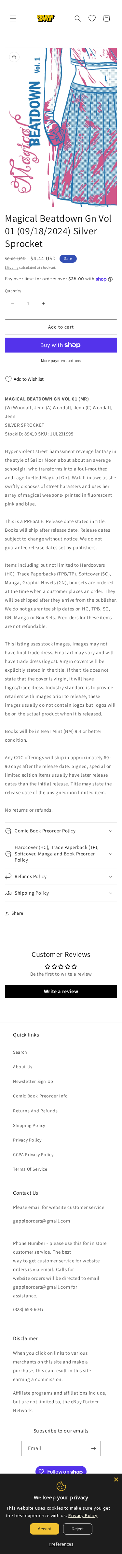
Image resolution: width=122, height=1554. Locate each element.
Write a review (61, 991)
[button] (13, 18)
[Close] (116, 1479)
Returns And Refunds (35, 1111)
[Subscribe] (93, 1448)
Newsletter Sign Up (33, 1081)
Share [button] (17, 913)
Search (20, 1052)
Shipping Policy (29, 1125)
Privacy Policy (27, 1140)
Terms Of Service (30, 1169)
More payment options (61, 360)
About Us (23, 1067)
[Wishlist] (92, 18)
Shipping (12, 267)
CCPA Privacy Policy (33, 1154)
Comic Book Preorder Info (40, 1096)
